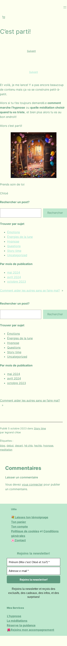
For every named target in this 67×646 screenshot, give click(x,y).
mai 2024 (13, 272)
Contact (20, 540)
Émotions (13, 232)
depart (19, 445)
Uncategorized (17, 255)
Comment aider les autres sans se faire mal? (30, 290)
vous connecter (32, 484)
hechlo (38, 445)
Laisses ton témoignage (31, 517)
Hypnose (13, 241)
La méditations (17, 620)
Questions (14, 246)
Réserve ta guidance (21, 625)
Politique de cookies (25, 531)
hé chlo (28, 445)
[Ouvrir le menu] (65, 7)
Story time (14, 250)
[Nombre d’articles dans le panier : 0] (3, 17)
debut (10, 445)
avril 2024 (14, 277)
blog (2, 445)
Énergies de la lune (20, 237)
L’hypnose (14, 616)
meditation (6, 449)
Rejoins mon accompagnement (32, 630)
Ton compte (19, 526)
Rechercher (55, 213)
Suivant (31, 50)
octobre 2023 (16, 281)
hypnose (48, 445)
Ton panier (18, 522)
